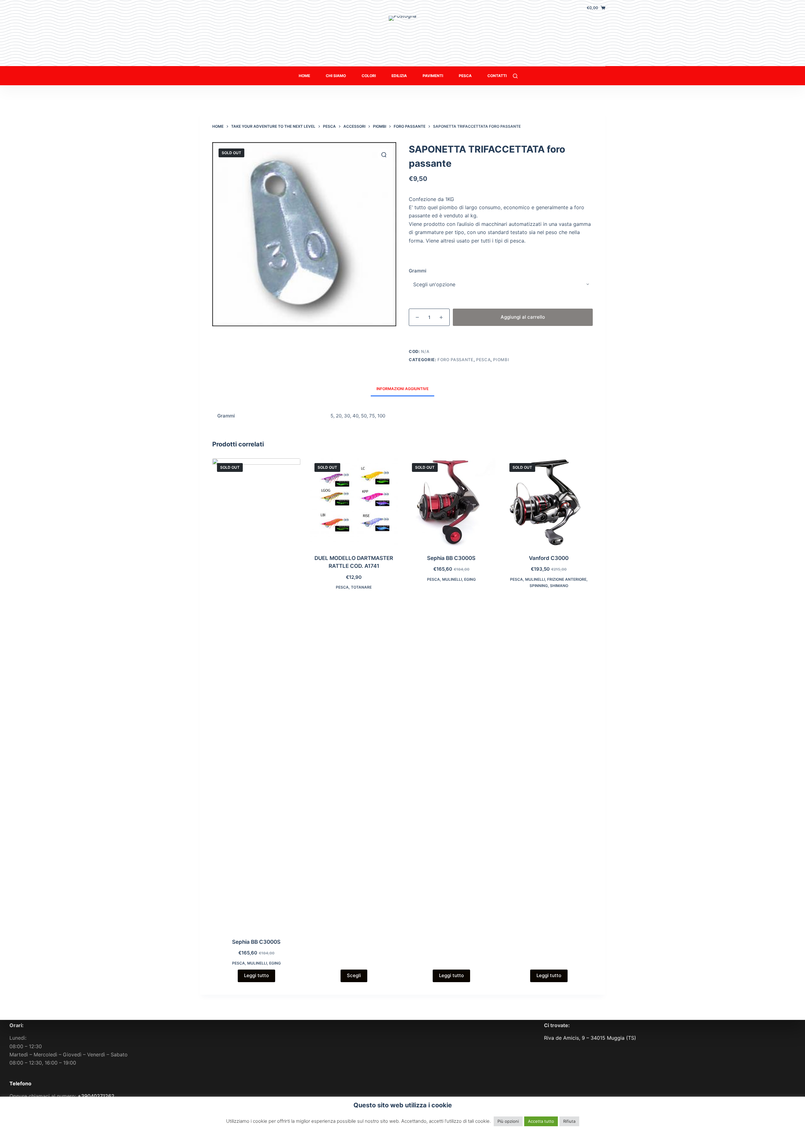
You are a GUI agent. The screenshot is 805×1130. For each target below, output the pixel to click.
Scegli (354, 975)
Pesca (483, 359)
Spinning (539, 585)
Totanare (361, 587)
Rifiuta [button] (569, 1121)
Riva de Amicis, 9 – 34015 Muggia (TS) (590, 1038)
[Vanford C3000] (549, 502)
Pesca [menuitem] (465, 75)
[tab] (402, 389)
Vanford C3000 (549, 558)
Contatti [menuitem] (497, 75)
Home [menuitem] (304, 75)
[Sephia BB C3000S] (256, 694)
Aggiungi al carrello (523, 317)
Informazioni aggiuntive (402, 388)
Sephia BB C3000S (256, 942)
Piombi (501, 359)
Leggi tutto (256, 975)
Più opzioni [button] (508, 1121)
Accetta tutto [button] (541, 1121)
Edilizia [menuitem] (399, 75)
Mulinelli (257, 963)
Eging (275, 963)
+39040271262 (96, 1096)
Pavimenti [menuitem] (433, 75)
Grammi (417, 271)
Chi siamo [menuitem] (336, 75)
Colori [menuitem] (369, 75)
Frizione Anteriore (566, 579)
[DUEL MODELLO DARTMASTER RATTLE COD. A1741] (354, 502)
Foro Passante (455, 359)
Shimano (559, 585)
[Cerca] (515, 76)
